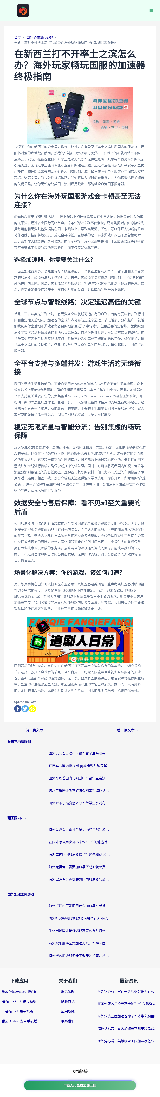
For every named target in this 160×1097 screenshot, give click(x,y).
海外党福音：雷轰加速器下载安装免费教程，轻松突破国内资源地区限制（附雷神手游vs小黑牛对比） (80, 867)
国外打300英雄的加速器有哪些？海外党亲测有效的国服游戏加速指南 (80, 918)
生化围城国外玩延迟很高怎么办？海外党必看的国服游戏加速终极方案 (80, 931)
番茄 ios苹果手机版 (19, 1011)
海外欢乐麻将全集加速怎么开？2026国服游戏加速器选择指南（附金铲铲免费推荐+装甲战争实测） (80, 943)
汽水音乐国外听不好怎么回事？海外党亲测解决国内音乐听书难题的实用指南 (80, 790)
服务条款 (68, 991)
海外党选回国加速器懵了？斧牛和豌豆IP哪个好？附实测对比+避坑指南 (80, 854)
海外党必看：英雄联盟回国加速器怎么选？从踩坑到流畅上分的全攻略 (80, 879)
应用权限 (68, 1011)
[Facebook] (17, 708)
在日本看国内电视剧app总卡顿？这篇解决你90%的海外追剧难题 (80, 766)
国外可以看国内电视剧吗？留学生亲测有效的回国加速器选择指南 (80, 778)
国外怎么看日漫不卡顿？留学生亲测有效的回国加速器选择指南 (80, 753)
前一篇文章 (32, 730)
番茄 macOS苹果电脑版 (19, 1001)
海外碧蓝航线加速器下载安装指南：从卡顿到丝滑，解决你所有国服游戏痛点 (80, 955)
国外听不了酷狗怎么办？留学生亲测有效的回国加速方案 (80, 803)
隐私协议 (68, 1001)
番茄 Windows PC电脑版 (19, 991)
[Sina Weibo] (32, 708)
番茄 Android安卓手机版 (19, 1021)
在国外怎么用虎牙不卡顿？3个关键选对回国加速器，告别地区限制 (80, 842)
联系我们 (68, 1021)
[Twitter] (25, 708)
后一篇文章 (128, 730)
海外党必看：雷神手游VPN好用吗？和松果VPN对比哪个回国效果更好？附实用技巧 (80, 829)
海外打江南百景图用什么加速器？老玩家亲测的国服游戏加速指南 (80, 906)
